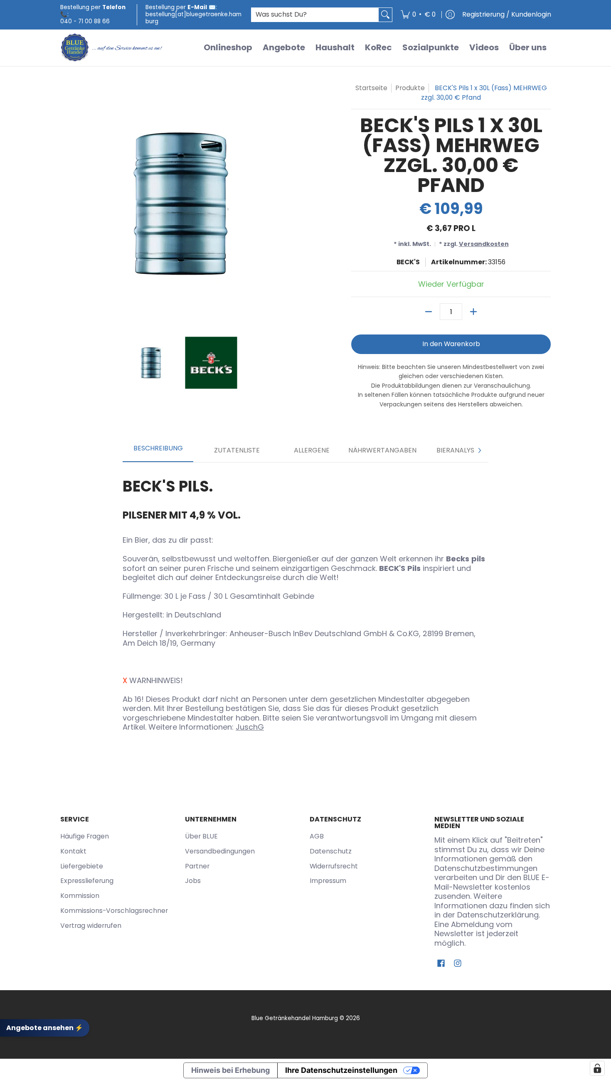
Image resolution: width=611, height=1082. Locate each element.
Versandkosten (484, 244)
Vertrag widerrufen (90, 925)
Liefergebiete (81, 866)
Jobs (193, 880)
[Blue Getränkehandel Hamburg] (112, 48)
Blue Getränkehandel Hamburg (294, 1018)
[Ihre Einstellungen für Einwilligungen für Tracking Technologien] (597, 1068)
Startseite (371, 88)
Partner (197, 866)
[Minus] (428, 311)
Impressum (328, 880)
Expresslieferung (86, 880)
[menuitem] (418, 15)
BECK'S (408, 262)
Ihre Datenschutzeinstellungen (341, 1070)
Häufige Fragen (84, 836)
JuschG (250, 727)
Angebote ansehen (44, 1028)
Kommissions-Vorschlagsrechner (114, 910)
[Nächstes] (479, 450)
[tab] (158, 451)
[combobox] (315, 15)
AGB (317, 836)
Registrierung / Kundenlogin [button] (506, 14)
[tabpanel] (305, 602)
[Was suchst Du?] (385, 15)
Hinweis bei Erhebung (230, 1070)
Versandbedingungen (220, 851)
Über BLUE (201, 836)
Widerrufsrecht (334, 866)
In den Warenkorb (451, 344)
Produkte (410, 88)
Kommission (79, 895)
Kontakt (73, 851)
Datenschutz (331, 851)
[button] (441, 964)
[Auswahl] (473, 311)
